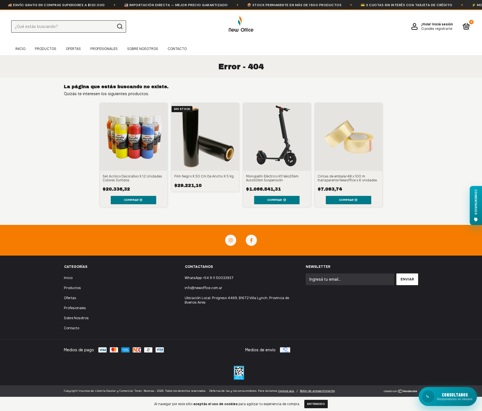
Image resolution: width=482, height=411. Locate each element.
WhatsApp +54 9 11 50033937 (209, 278)
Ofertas (73, 49)
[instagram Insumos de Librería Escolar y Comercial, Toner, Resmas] (230, 240)
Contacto (177, 49)
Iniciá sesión (442, 24)
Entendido (316, 404)
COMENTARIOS (476, 202)
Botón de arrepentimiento (317, 391)
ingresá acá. (286, 391)
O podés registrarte (436, 29)
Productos (45, 49)
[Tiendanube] (400, 391)
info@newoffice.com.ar (203, 288)
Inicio (20, 49)
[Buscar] (119, 26)
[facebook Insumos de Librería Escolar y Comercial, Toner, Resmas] (251, 240)
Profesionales (104, 49)
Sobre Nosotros (142, 49)
